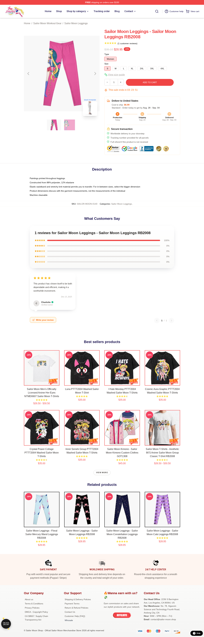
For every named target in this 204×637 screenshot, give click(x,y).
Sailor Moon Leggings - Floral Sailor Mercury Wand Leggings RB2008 (41, 534)
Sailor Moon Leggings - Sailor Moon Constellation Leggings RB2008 (122, 534)
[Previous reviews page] (156, 320)
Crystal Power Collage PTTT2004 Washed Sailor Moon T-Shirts (41, 452)
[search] (157, 11)
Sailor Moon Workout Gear (47, 23)
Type (106, 54)
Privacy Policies (32, 608)
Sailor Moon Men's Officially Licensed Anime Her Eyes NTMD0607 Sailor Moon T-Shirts (41, 393)
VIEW (41, 382)
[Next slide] (95, 73)
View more (102, 473)
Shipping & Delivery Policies (78, 599)
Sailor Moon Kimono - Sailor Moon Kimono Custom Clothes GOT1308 (122, 452)
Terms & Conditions (34, 603)
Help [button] (198, 633)
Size (106, 64)
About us (29, 599)
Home (27, 23)
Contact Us (70, 612)
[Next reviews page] (171, 320)
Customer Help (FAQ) (75, 616)
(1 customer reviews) (127, 43)
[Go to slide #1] (54, 125)
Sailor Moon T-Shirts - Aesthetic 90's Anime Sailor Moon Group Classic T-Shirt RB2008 (162, 452)
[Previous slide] (28, 73)
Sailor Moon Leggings (76, 23)
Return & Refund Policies (76, 608)
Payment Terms (72, 603)
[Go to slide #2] (69, 125)
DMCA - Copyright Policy (36, 612)
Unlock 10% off (6, 623)
